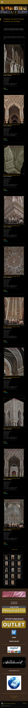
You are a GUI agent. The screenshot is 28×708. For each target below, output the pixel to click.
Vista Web (24, 703)
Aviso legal (14, 697)
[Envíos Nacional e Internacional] (14, 683)
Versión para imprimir (7, 703)
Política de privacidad (14, 696)
